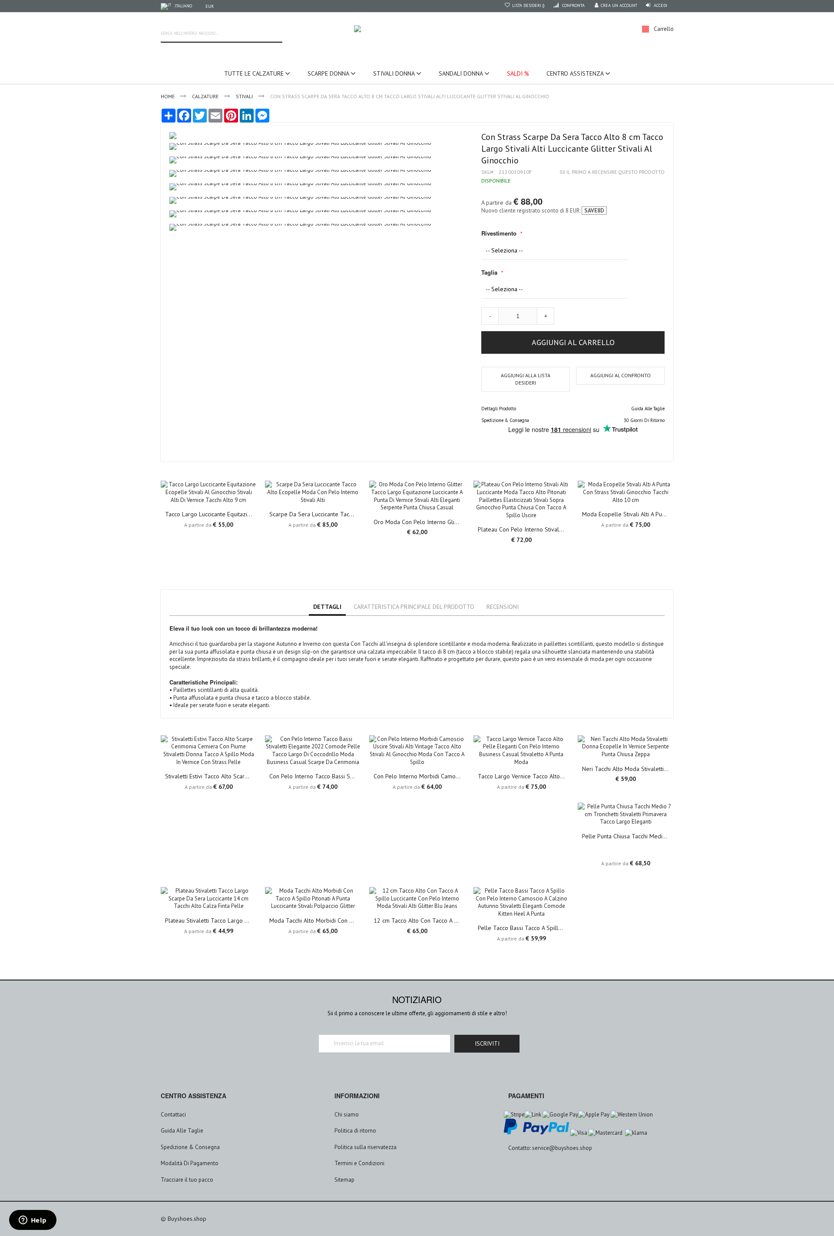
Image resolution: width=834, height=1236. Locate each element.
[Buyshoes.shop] (417, 29)
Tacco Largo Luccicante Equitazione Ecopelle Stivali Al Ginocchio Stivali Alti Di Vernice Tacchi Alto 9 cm (208, 514)
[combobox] (221, 34)
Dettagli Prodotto (498, 408)
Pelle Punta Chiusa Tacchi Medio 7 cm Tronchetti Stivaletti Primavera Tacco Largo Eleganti (625, 836)
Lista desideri (527, 5)
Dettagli (327, 607)
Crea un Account (619, 5)
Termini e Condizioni (359, 1163)
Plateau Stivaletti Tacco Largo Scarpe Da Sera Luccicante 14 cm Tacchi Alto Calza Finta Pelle (208, 920)
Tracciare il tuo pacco (187, 1179)
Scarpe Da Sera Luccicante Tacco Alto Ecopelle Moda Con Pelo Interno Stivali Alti (312, 514)
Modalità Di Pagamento (189, 1163)
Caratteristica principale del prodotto (414, 607)
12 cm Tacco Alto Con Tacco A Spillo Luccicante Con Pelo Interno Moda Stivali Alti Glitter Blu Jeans (417, 920)
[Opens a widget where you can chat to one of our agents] (32, 1221)
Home (168, 96)
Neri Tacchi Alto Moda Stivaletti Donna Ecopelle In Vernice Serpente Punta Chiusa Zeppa (625, 769)
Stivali (244, 96)
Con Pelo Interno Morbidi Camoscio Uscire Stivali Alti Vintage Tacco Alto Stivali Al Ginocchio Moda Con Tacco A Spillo (417, 776)
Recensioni (502, 607)
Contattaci (173, 1114)
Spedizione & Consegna (505, 420)
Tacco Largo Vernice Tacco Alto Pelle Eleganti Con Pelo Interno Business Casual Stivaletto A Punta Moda (521, 776)
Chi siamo (346, 1114)
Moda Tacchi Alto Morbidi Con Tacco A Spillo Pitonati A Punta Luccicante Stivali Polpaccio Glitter (312, 920)
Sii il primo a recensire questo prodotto (612, 172)
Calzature (205, 96)
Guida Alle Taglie (648, 408)
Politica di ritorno (355, 1130)
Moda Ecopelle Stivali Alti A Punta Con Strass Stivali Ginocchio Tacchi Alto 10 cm (625, 514)
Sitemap (344, 1179)
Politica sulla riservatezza (365, 1147)
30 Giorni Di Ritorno (644, 420)
